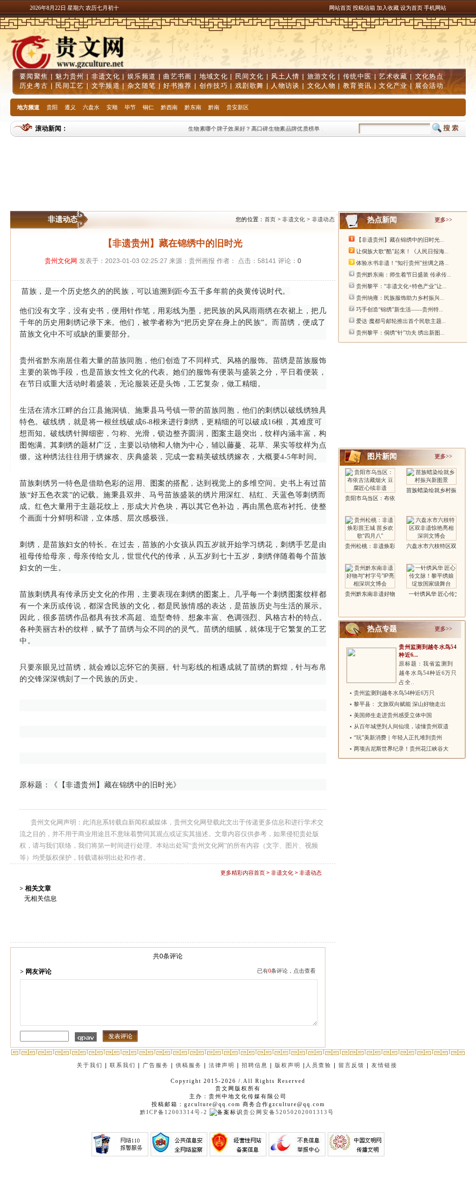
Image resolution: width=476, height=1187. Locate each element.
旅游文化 (321, 76)
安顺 (112, 107)
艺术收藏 (393, 76)
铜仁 (148, 107)
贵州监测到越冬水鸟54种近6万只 (394, 693)
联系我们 (123, 1065)
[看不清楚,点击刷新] (86, 1037)
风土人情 (285, 76)
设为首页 (411, 8)
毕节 (130, 107)
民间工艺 (69, 85)
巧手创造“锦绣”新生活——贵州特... (399, 309)
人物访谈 (285, 85)
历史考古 (34, 85)
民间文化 (249, 76)
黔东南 (193, 107)
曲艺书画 (177, 76)
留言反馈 (351, 1065)
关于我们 (90, 1065)
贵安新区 (237, 107)
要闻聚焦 (34, 76)
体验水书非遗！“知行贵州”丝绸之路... (402, 263)
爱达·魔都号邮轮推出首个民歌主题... (401, 321)
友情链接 (385, 1065)
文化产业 (393, 85)
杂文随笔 (141, 85)
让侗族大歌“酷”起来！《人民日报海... (402, 251)
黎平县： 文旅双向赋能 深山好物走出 (400, 704)
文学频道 (106, 85)
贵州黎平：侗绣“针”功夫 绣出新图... (400, 333)
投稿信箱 (364, 8)
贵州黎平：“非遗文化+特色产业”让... (401, 286)
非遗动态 (323, 219)
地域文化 (213, 76)
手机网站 (435, 8)
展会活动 (429, 85)
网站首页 (340, 8)
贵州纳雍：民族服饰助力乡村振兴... (400, 298)
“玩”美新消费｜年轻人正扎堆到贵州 (398, 737)
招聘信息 (255, 1065)
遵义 (70, 107)
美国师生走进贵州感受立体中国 (393, 715)
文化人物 (321, 85)
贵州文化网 (61, 260)
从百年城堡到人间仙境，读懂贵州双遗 (401, 726)
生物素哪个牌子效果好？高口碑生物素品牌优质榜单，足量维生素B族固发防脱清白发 (290, 128)
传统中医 (357, 76)
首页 (270, 219)
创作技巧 (213, 85)
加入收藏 (388, 8)
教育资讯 (357, 85)
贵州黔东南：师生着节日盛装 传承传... (403, 274)
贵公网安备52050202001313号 (288, 1112)
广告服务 (156, 1065)
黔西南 (169, 107)
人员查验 (318, 1065)
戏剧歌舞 (249, 85)
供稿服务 (189, 1065)
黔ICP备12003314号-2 (173, 1112)
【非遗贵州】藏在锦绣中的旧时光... (400, 240)
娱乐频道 (141, 76)
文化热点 (429, 76)
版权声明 (288, 1065)
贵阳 (52, 107)
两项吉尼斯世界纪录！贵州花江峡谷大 (401, 748)
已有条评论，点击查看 (286, 971)
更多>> (443, 220)
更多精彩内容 (237, 873)
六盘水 (91, 107)
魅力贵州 (69, 76)
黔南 (213, 107)
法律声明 (222, 1065)
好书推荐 (177, 85)
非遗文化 (106, 76)
